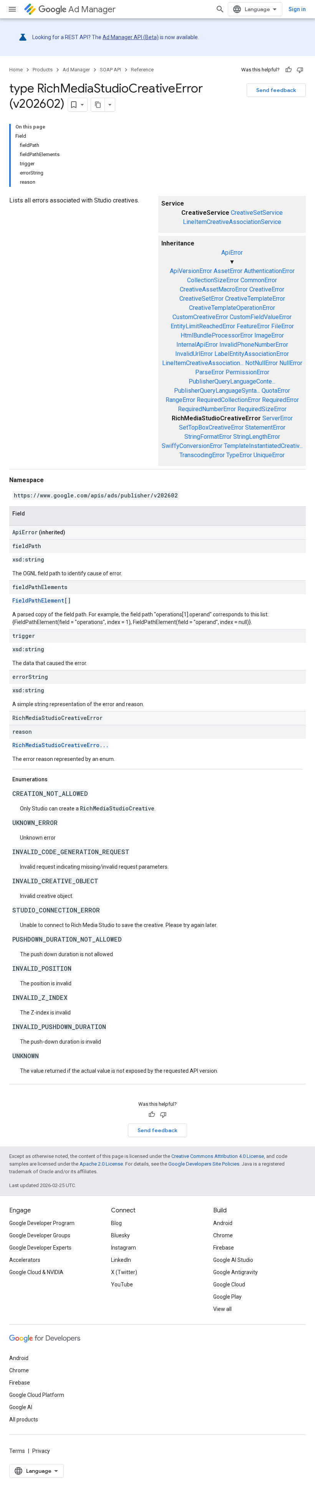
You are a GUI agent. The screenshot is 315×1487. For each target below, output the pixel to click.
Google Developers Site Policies (203, 1164)
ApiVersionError (191, 271)
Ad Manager (92, 9)
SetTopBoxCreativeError (211, 427)
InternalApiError (197, 344)
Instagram (123, 1248)
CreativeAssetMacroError (214, 289)
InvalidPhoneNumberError (253, 344)
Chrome (223, 1235)
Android (222, 1223)
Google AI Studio (233, 1260)
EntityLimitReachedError (203, 326)
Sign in (297, 9)
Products (43, 69)
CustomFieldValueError (261, 317)
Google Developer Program (42, 1223)
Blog (116, 1223)
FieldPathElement (38, 600)
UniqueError (269, 455)
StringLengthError (256, 436)
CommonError (258, 280)
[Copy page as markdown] (98, 104)
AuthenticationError (269, 271)
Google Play (227, 1297)
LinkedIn (121, 1260)
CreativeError (266, 289)
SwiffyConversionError (192, 446)
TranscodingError (202, 455)
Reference (142, 69)
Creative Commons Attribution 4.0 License (217, 1156)
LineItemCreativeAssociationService (232, 222)
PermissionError (247, 372)
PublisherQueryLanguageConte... (232, 381)
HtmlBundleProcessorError (217, 335)
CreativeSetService (257, 212)
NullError (290, 363)
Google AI (20, 1407)
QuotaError (276, 390)
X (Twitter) (124, 1272)
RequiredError (280, 399)
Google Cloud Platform (36, 1395)
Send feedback (276, 90)
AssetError (228, 271)
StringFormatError (208, 436)
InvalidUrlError (194, 353)
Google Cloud (229, 1284)
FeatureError (253, 326)
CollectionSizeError (213, 280)
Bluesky (120, 1235)
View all (222, 1309)
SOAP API (110, 69)
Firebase (223, 1248)
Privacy (41, 1451)
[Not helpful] (300, 70)
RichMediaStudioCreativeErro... (60, 745)
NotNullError (261, 363)
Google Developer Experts (40, 1248)
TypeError (239, 455)
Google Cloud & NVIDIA (36, 1272)
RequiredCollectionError (228, 399)
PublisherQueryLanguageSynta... (217, 390)
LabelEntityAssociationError (251, 353)
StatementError (265, 427)
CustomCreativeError (200, 317)
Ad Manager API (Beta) (131, 37)
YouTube (122, 1284)
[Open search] (220, 9)
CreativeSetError (201, 298)
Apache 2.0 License (101, 1164)
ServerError (277, 418)
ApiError (232, 252)
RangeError (180, 399)
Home (16, 69)
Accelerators (24, 1260)
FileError (282, 326)
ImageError (269, 335)
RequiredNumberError (207, 409)
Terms (17, 1451)
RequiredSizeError (262, 409)
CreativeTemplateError (255, 298)
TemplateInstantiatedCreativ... (263, 446)
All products (23, 1419)
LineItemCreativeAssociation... (203, 363)
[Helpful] (288, 70)
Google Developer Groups (39, 1235)
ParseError (209, 372)
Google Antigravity (235, 1272)
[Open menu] (12, 9)
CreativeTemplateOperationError (232, 307)
